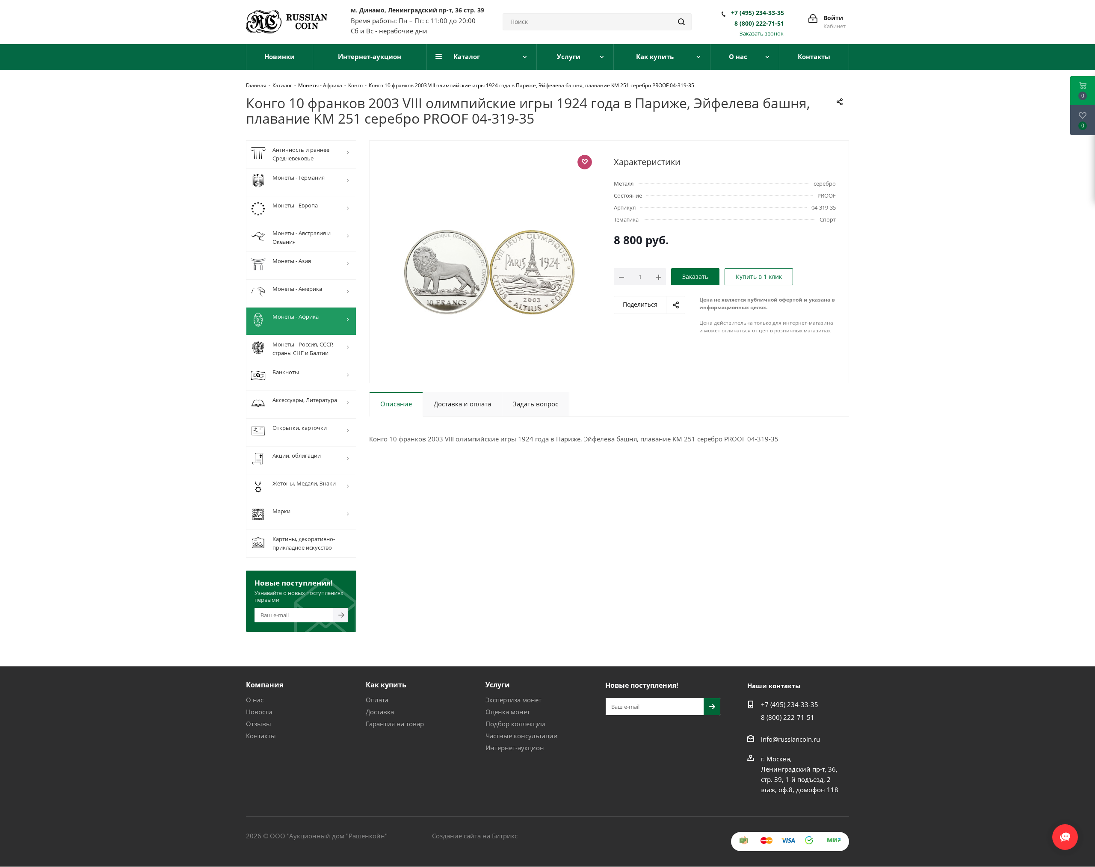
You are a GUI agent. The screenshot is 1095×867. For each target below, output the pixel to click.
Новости (259, 711)
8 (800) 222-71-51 (759, 23)
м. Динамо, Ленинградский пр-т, (417, 10)
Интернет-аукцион (514, 747)
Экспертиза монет (513, 699)
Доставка (380, 711)
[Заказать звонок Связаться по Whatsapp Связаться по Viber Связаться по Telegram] (1065, 833)
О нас (254, 699)
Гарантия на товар (395, 723)
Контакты (261, 735)
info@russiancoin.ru (790, 739)
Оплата (377, 699)
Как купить (386, 684)
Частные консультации (521, 735)
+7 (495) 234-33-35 (757, 13)
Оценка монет (507, 711)
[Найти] (681, 21)
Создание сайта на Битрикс (475, 835)
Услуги (497, 684)
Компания (264, 684)
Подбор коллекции (515, 723)
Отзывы (258, 723)
